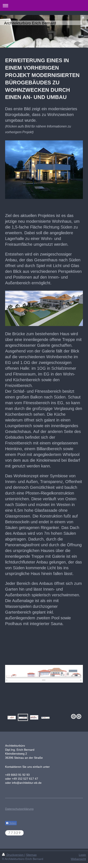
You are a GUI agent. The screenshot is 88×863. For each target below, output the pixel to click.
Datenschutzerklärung (19, 808)
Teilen (12, 823)
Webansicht (78, 859)
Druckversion (15, 854)
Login (82, 854)
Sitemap (31, 854)
